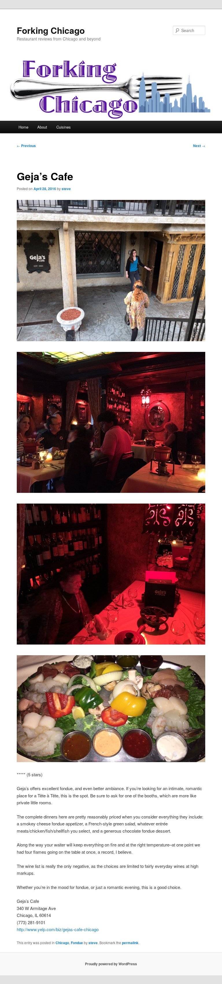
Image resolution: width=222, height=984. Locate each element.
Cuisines (63, 127)
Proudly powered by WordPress (111, 963)
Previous (26, 145)
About (42, 127)
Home (23, 127)
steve (66, 188)
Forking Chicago (51, 30)
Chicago (62, 942)
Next (199, 145)
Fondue (77, 942)
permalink (130, 942)
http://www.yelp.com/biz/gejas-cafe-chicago (58, 929)
